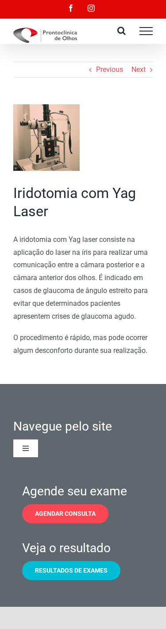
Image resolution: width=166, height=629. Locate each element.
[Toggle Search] (121, 30)
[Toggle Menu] (146, 31)
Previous (109, 69)
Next (138, 69)
